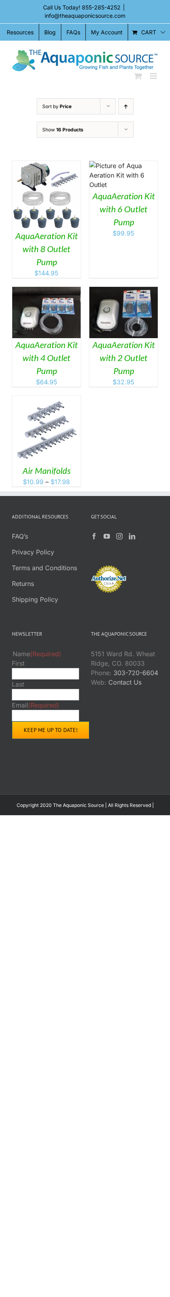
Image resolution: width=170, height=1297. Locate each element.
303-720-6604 (135, 673)
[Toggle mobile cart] (138, 76)
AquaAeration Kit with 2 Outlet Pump (124, 357)
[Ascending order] (126, 106)
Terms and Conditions (44, 568)
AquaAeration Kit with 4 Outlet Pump (46, 357)
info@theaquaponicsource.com (85, 15)
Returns (23, 584)
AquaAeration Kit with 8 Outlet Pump (46, 248)
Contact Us (125, 682)
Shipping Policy (35, 599)
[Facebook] (94, 536)
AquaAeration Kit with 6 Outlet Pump (124, 209)
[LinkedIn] (132, 536)
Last (18, 684)
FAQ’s (20, 536)
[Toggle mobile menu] (154, 76)
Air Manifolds (47, 470)
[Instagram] (119, 536)
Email (35, 705)
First (18, 663)
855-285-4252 (101, 7)
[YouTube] (107, 536)
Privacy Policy (33, 552)
